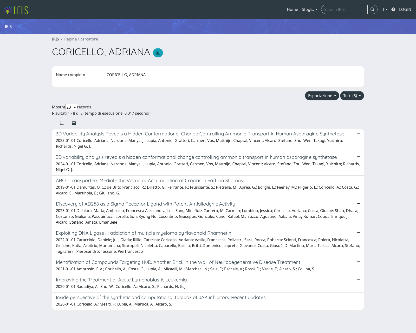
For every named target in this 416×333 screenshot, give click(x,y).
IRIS (55, 39)
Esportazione (320, 95)
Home (292, 9)
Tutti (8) (350, 95)
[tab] (62, 123)
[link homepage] (17, 9)
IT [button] (383, 9)
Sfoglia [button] (308, 9)
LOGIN (405, 9)
